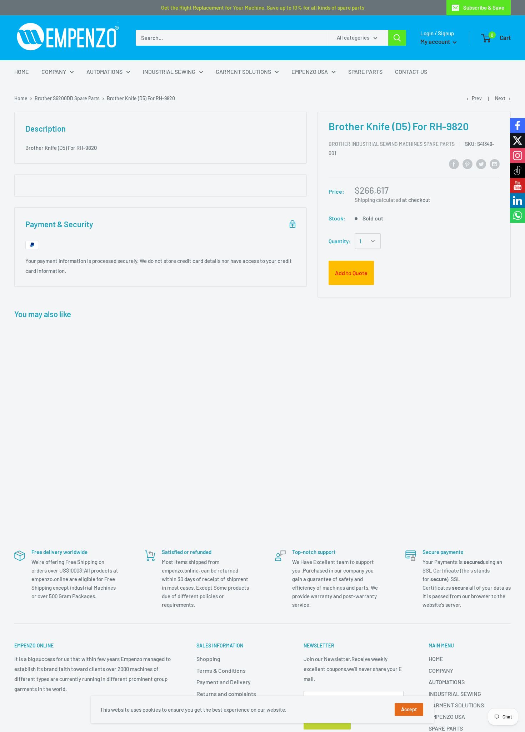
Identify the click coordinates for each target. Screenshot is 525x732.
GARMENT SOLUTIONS (243, 71)
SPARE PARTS (365, 71)
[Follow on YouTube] (517, 185)
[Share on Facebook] (454, 163)
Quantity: (339, 241)
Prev (477, 98)
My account (435, 41)
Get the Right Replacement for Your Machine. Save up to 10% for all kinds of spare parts (262, 7)
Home (21, 98)
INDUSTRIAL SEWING (169, 71)
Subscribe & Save (483, 7)
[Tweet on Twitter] (481, 163)
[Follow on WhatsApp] (517, 215)
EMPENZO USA (309, 71)
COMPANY (53, 71)
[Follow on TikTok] (517, 170)
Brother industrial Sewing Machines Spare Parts (392, 144)
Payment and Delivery (223, 681)
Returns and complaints (226, 693)
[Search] (397, 38)
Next (500, 98)
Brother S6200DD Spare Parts (67, 98)
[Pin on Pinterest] (467, 163)
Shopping (208, 658)
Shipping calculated (378, 200)
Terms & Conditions (221, 670)
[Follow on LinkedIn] (517, 200)
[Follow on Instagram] (517, 155)
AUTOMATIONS (104, 71)
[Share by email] (495, 163)
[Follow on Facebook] (517, 125)
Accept (409, 709)
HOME (21, 71)
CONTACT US (411, 71)
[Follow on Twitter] (517, 140)
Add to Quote (351, 272)
